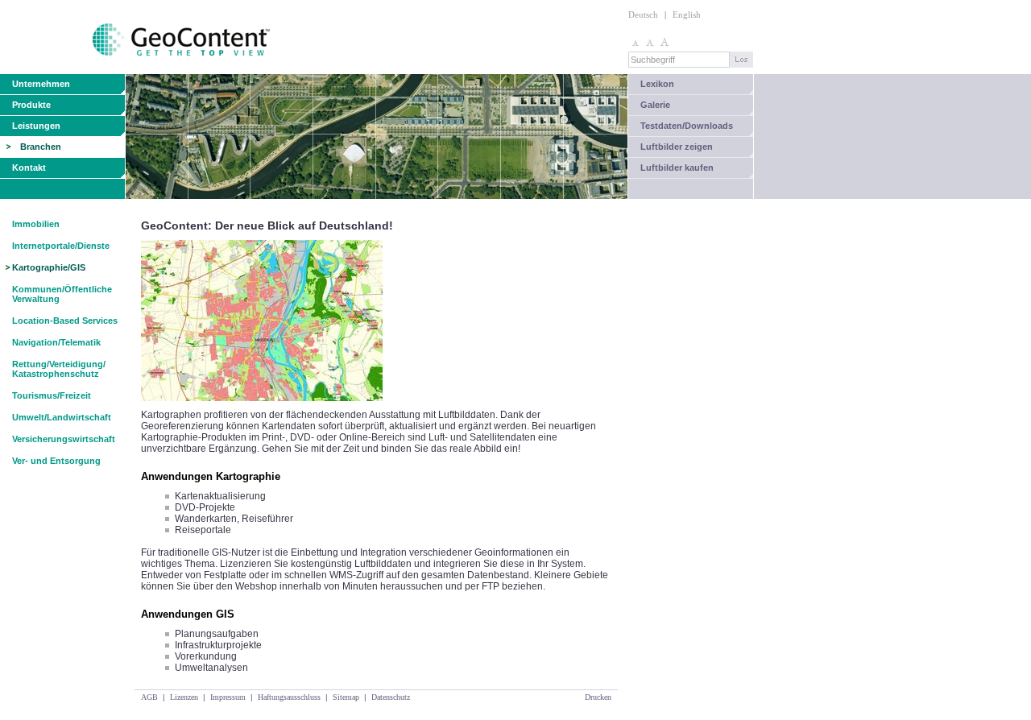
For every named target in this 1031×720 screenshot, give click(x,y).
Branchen (40, 146)
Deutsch (643, 14)
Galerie (655, 105)
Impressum (228, 697)
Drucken (598, 697)
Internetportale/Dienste (61, 245)
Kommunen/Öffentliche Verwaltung (62, 294)
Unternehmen (41, 84)
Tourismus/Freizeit (51, 395)
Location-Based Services (65, 320)
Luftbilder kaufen (677, 167)
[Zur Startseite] (136, 71)
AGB (149, 697)
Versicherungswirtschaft (63, 439)
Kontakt (29, 167)
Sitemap (346, 697)
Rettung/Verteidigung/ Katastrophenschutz (59, 369)
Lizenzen (184, 697)
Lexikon (657, 84)
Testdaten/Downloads (686, 125)
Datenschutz (390, 697)
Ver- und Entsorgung (56, 461)
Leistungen (36, 125)
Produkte (31, 105)
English (687, 14)
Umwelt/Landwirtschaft (61, 417)
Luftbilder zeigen (676, 146)
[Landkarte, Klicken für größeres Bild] (262, 406)
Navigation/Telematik (56, 342)
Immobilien (36, 224)
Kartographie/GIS (48, 267)
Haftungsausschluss (289, 697)
